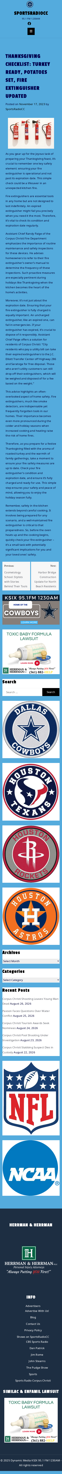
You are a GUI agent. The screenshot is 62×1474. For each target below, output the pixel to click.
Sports (33, 1374)
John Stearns (37, 1361)
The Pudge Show (37, 1367)
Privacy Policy (33, 1330)
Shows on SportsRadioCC (33, 1337)
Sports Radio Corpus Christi (33, 1380)
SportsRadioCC (31, 13)
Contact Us (33, 1324)
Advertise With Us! (37, 1311)
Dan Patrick (37, 1348)
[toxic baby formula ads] (29, 651)
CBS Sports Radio (37, 1342)
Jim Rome (37, 1354)
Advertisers (33, 1306)
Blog (33, 1317)
